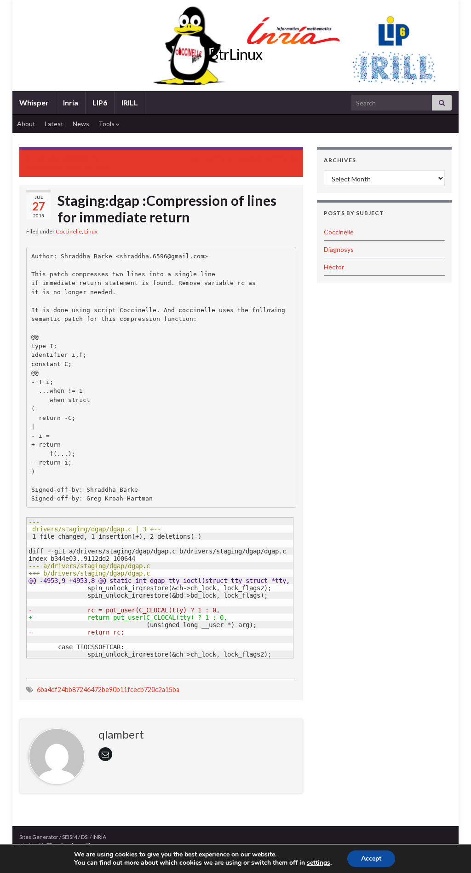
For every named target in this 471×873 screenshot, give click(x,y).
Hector (334, 267)
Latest (54, 124)
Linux (91, 231)
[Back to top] (450, 852)
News (81, 124)
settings (318, 863)
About (26, 124)
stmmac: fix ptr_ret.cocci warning (239, 158)
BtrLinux (235, 54)
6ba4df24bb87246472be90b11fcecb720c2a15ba (108, 689)
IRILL (129, 102)
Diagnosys (339, 249)
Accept (371, 858)
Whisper (34, 102)
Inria (70, 102)
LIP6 (99, 102)
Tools (107, 124)
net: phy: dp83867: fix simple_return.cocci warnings (67, 162)
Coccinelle (69, 231)
